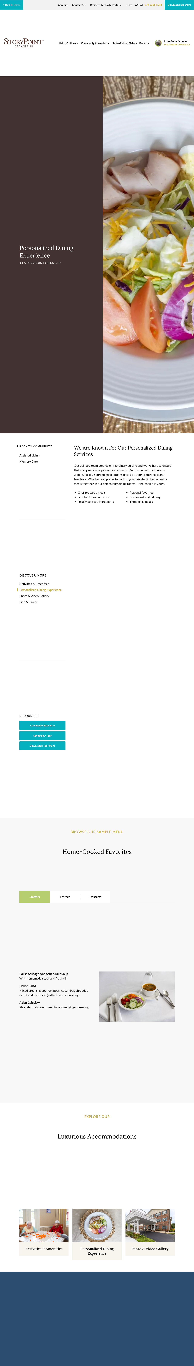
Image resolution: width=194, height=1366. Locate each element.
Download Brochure (179, 5)
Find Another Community (177, 44)
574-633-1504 (153, 5)
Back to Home (12, 5)
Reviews (144, 43)
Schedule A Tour (42, 735)
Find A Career (28, 602)
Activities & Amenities (34, 584)
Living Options (67, 43)
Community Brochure (42, 725)
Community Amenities (94, 43)
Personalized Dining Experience (40, 590)
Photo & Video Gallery (124, 43)
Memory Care (28, 461)
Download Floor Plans (42, 745)
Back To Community (35, 446)
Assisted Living (29, 455)
